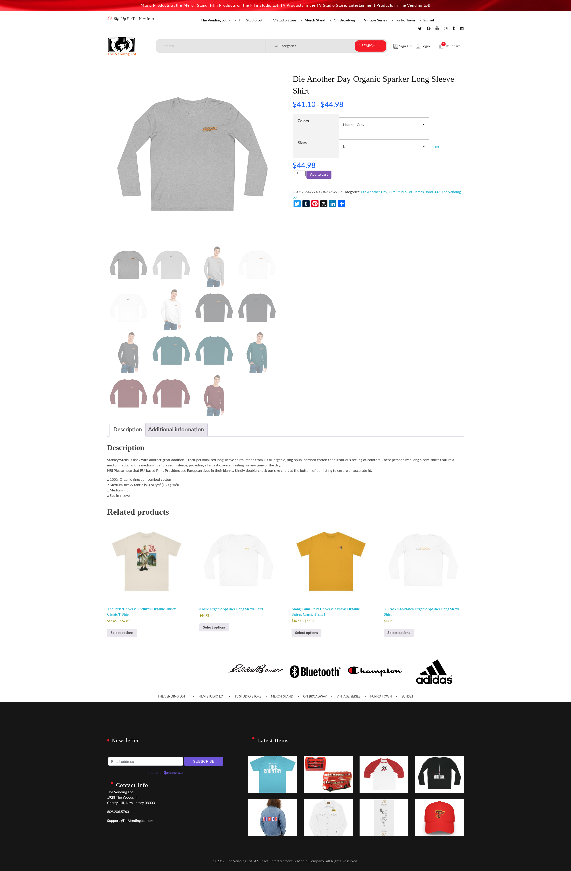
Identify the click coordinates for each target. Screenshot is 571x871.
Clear (435, 146)
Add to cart (319, 174)
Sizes (302, 143)
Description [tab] (127, 429)
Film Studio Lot (400, 192)
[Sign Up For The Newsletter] (109, 18)
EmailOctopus (175, 773)
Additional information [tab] (176, 429)
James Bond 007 (427, 192)
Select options (122, 633)
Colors (303, 121)
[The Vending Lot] (121, 46)
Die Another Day (374, 192)
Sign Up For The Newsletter (134, 19)
